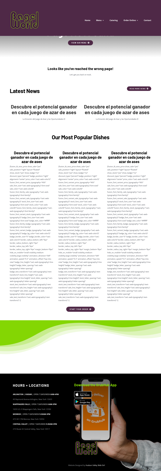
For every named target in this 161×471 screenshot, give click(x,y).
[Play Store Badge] (83, 400)
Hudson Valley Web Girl (95, 465)
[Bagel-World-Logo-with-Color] (24, 12)
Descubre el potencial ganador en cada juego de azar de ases (44, 109)
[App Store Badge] (83, 392)
